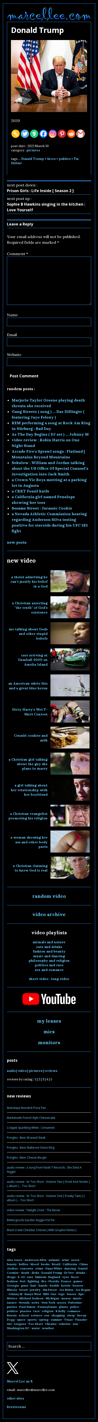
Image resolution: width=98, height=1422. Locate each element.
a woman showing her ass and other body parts (29, 842)
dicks (35, 1272)
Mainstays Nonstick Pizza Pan (26, 1108)
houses (78, 1285)
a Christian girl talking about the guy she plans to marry (28, 764)
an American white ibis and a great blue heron (28, 685)
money (66, 1298)
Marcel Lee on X (20, 1381)
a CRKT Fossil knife (30, 491)
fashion (12, 1281)
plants (63, 1307)
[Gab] (34, 134)
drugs (11, 1277)
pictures (33, 150)
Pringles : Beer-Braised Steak (26, 1138)
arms (65, 1260)
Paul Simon (27, 1307)
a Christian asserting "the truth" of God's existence (30, 607)
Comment (17, 253)
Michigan (52, 1298)
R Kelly (60, 1311)
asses (75, 1260)
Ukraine (51, 1324)
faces (51, 159)
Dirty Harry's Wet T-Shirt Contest (30, 711)
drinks (80, 1272)
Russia (12, 1315)
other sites (15, 1398)
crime (39, 1268)
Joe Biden (66, 1289)
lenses (71, 1294)
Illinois (12, 1289)
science (36, 1315)
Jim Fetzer (50, 1289)
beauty (12, 1264)
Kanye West (32, 1294)
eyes (65, 1277)
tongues (20, 1324)
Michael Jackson (32, 1298)
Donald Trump (32, 159)
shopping (58, 1315)
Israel (23, 1289)
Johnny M (15, 1294)
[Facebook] (43, 134)
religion (48, 1311)
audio (11, 1071)
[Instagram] (53, 134)
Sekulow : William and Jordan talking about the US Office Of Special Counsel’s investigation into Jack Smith (50, 468)
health (54, 1285)
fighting (33, 1281)
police (74, 1307)
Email (12, 334)
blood (34, 1264)
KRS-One (49, 1294)
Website (14, 354)
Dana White (53, 1268)
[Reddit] (71, 134)
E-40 (21, 1277)
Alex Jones (14, 1260)
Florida (54, 1281)
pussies (25, 1311)
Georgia (13, 1285)
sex (46, 1315)
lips (81, 1294)
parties (12, 1307)
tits (9, 1324)
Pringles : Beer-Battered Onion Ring (30, 1148)
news (35, 1302)
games (78, 1281)
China (83, 1264)
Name (12, 314)
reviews (50, 1071)
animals (54, 1260)
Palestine (75, 1302)
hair (33, 1285)
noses (61, 1302)
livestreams (16, 1407)
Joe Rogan (82, 1289)
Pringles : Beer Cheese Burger (27, 1158)
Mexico (12, 1298)
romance (74, 1311)
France (66, 1281)
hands (43, 1285)
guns (24, 1285)
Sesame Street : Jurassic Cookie (42, 508)
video (22, 1071)
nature (12, 1302)
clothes (12, 1268)
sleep (71, 1315)
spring (44, 1319)
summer (56, 1319)
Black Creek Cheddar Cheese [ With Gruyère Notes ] (41, 1230)
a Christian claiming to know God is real (30, 868)
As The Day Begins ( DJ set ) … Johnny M (50, 434)
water (36, 1328)
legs (62, 1294)
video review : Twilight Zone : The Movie (33, 1210)
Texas (68, 1319)
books (45, 1264)
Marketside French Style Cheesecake (31, 1118)
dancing (70, 1268)
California (70, 1264)
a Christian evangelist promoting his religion (28, 816)
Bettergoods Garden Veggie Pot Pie (31, 1220)
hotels (65, 1285)
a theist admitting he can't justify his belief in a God (29, 581)
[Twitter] (25, 134)
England (54, 1277)
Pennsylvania (47, 1307)
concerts (26, 1268)
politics (65, 159)
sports (32, 1319)
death (25, 1272)
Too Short (35, 1324)
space (21, 1319)
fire (43, 1281)
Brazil (56, 1264)
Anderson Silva (35, 1260)
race (36, 1311)
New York (48, 1302)
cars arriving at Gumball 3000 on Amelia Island (33, 660)
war (75, 1324)
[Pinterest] (62, 134)
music (77, 1298)
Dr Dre (69, 1272)
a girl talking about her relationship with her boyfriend (29, 790)
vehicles (65, 1324)
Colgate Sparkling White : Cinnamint (30, 1128)
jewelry (35, 1289)
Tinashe (81, 1319)
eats (30, 1277)
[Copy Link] (15, 134)
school (24, 1315)
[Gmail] (80, 134)
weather (48, 1328)
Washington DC (18, 1328)
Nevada (24, 1302)
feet (22, 1281)
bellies (23, 1264)
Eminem (40, 1277)
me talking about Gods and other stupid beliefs (28, 634)
